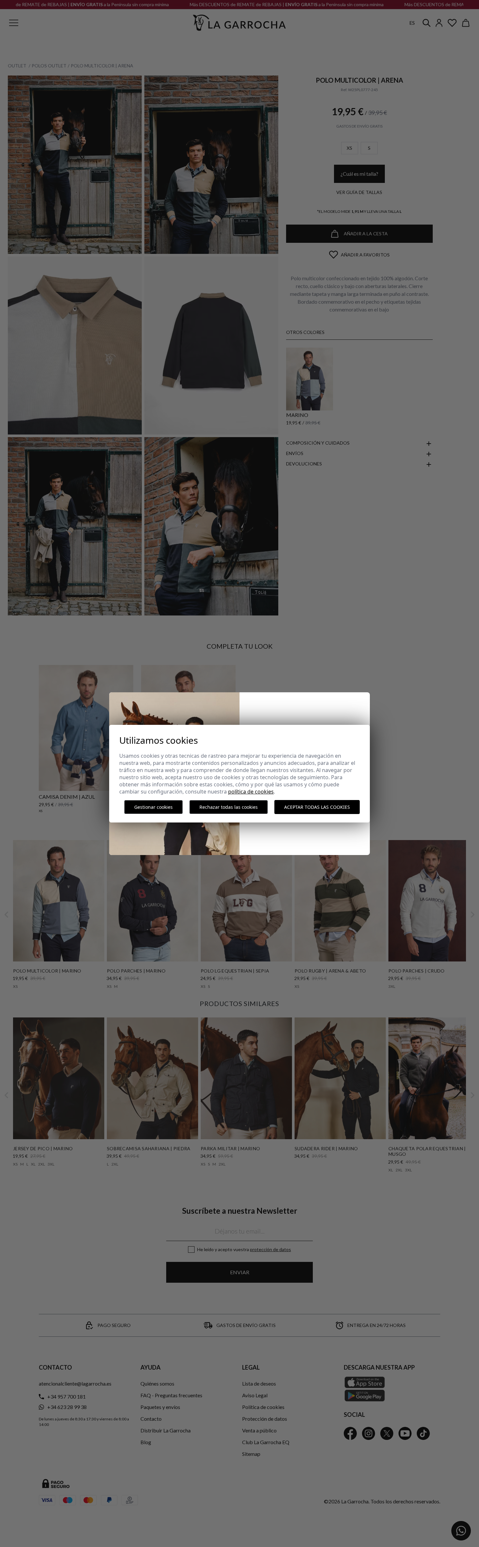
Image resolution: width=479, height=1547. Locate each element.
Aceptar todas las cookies (317, 807)
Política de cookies (251, 791)
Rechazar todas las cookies (228, 807)
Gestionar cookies (153, 807)
